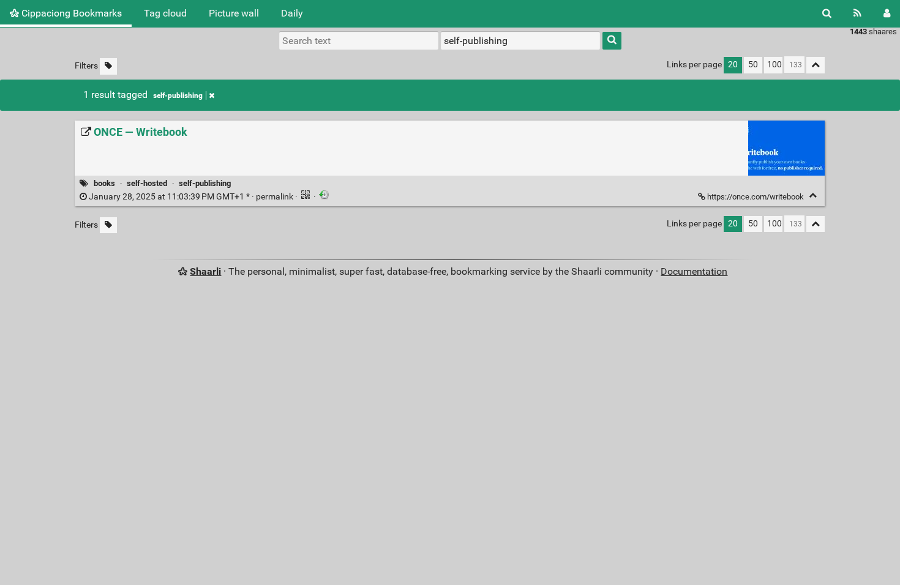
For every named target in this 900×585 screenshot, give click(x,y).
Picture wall (234, 13)
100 (774, 64)
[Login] (887, 13)
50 (753, 64)
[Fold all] (815, 65)
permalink (191, 197)
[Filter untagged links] (108, 66)
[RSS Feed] (857, 13)
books (104, 183)
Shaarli (205, 271)
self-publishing (178, 95)
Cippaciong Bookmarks (70, 13)
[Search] (826, 13)
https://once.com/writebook (755, 196)
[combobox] (520, 40)
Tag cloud (165, 13)
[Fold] (813, 195)
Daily (292, 13)
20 (733, 64)
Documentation (694, 271)
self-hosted (147, 183)
